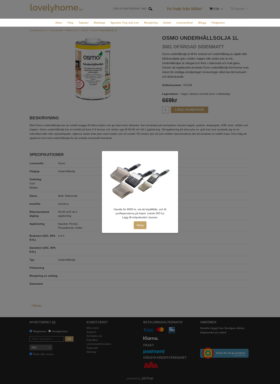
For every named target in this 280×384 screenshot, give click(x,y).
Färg (70, 22)
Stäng (140, 225)
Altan (58, 22)
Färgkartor (218, 22)
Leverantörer (184, 22)
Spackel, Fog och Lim (124, 22)
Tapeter (83, 22)
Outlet (167, 22)
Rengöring (151, 22)
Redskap (99, 22)
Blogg (202, 22)
